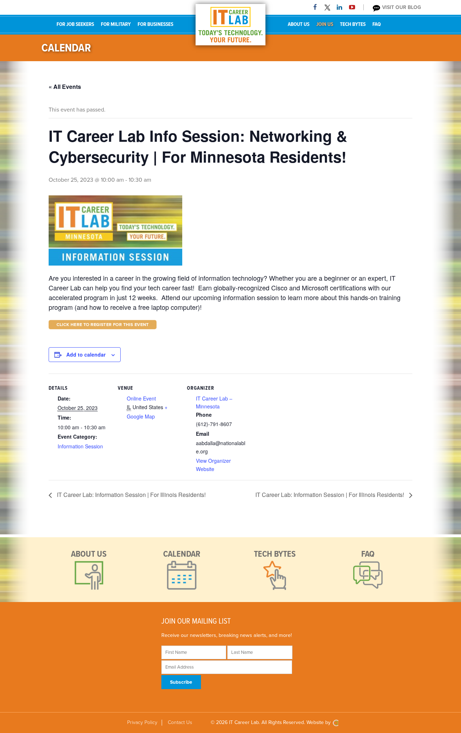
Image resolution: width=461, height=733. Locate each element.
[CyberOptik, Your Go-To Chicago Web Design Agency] (335, 722)
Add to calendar (86, 354)
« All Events (65, 86)
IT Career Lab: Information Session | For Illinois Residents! (130, 494)
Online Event (141, 398)
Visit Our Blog (401, 7)
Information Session (80, 446)
